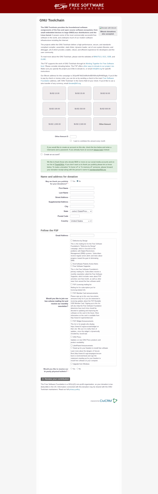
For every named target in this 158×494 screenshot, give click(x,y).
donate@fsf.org (75, 83)
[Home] (79, 6)
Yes (74, 181)
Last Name (63, 193)
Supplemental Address (58, 202)
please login (98, 150)
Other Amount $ (61, 136)
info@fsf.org (97, 69)
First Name (63, 188)
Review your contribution (57, 379)
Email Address (62, 235)
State (66, 211)
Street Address (61, 197)
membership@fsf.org (97, 170)
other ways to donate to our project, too (98, 66)
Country (64, 221)
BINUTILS (97, 57)
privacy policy (74, 389)
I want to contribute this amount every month (89, 141)
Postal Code (63, 216)
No (80, 181)
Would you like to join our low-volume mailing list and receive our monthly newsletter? (56, 302)
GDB (109, 57)
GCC (104, 57)
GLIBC (43, 59)
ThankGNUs (59, 164)
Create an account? (52, 154)
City (66, 206)
